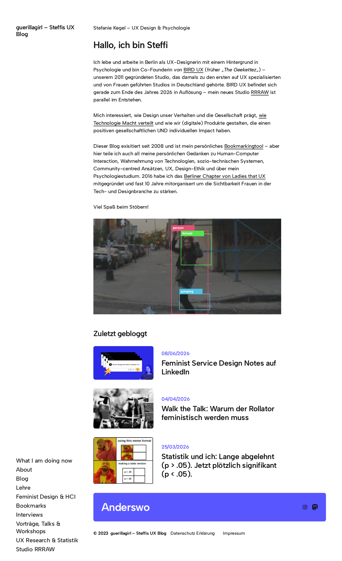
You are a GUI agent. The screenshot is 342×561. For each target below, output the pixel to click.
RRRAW (260, 92)
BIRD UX (194, 70)
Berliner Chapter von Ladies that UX (225, 176)
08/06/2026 (175, 353)
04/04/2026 (175, 399)
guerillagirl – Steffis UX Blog (45, 31)
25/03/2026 (175, 447)
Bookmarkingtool (243, 146)
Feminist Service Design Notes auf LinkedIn (218, 367)
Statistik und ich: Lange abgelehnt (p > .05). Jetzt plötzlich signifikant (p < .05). (219, 465)
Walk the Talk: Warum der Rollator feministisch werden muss (217, 413)
